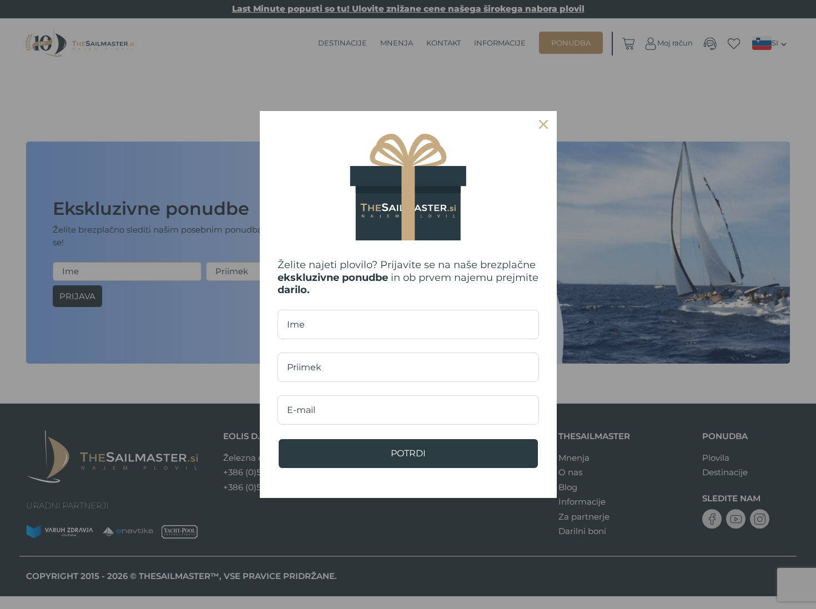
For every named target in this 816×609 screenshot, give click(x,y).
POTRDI (408, 453)
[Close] (543, 124)
